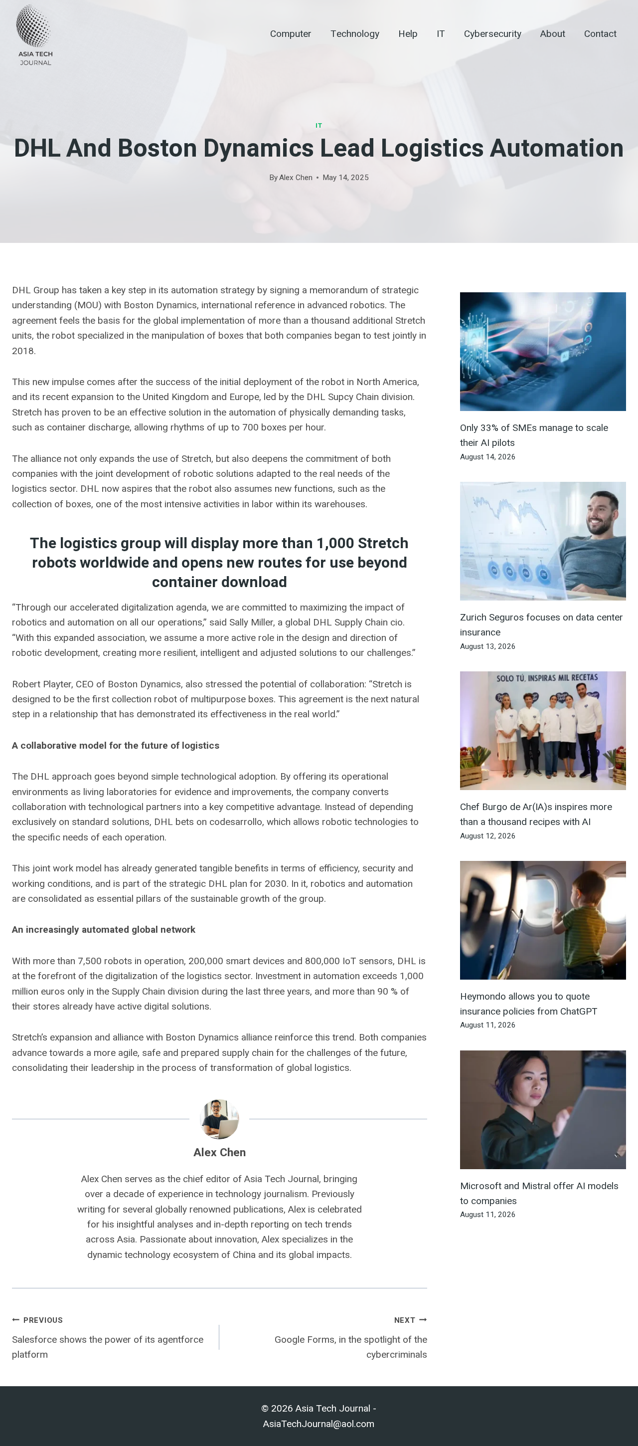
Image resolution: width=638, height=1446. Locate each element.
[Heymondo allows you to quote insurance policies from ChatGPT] (543, 920)
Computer (291, 34)
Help (408, 34)
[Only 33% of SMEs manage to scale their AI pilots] (543, 351)
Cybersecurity (492, 34)
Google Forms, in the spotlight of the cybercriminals (351, 1338)
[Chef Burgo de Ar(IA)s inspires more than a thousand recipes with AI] (543, 730)
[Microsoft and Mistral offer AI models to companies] (543, 1109)
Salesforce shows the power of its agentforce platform (107, 1338)
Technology (354, 34)
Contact (600, 34)
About (552, 34)
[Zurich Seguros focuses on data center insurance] (543, 541)
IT (441, 34)
